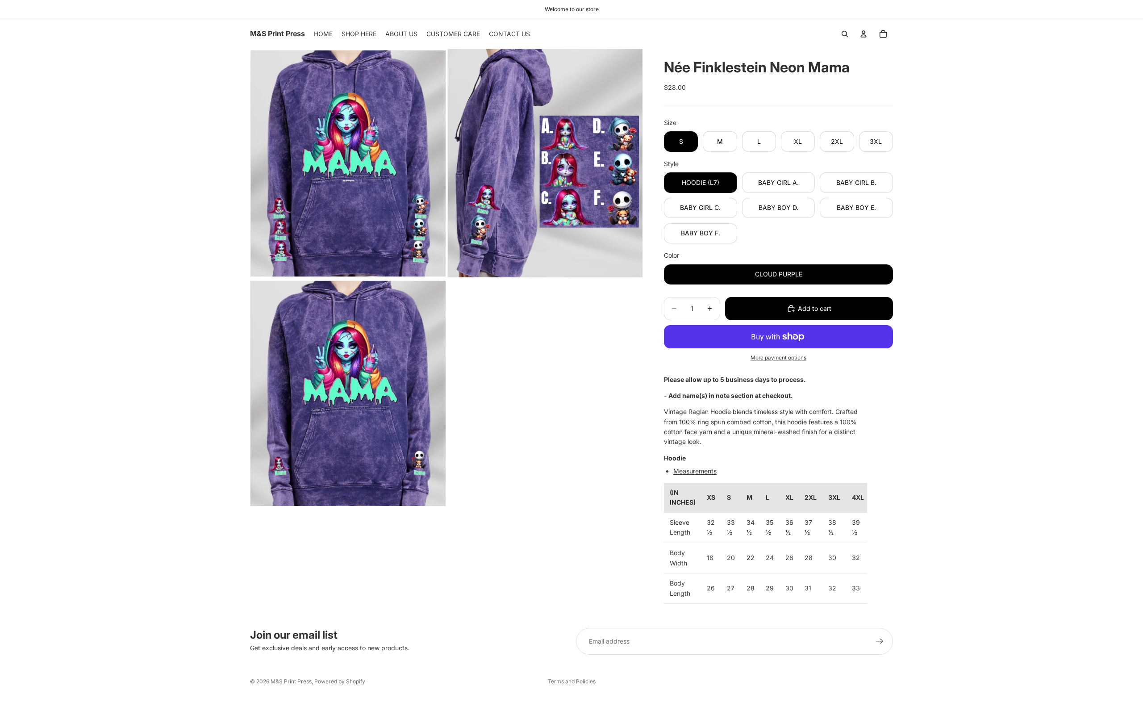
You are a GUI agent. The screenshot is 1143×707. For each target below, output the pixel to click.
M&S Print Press (291, 681)
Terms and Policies (572, 681)
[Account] (863, 34)
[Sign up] (879, 641)
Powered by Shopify (339, 681)
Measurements (695, 471)
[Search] (845, 34)
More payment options (778, 358)
